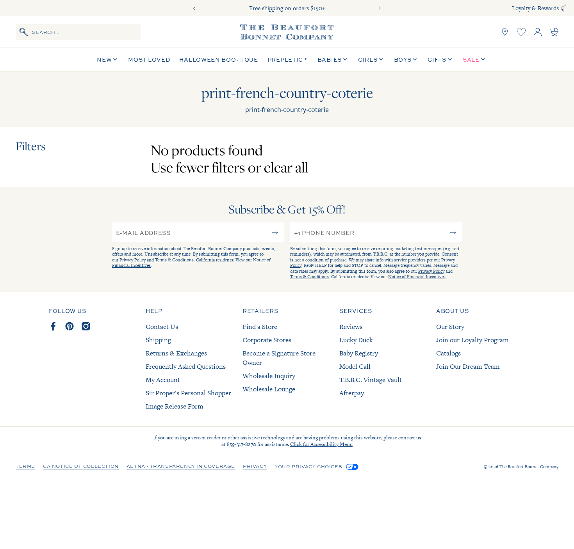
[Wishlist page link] (521, 32)
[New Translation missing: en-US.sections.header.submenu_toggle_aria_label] (115, 59)
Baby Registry (358, 353)
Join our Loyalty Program (472, 340)
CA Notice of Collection (81, 466)
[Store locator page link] (505, 32)
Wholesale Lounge (268, 389)
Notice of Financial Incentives (417, 277)
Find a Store (259, 326)
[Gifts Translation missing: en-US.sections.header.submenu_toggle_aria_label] (449, 59)
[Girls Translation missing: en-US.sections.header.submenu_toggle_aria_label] (381, 59)
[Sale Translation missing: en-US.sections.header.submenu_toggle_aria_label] (483, 59)
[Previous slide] (194, 8)
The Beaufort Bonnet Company (528, 467)
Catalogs (448, 353)
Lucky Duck (356, 340)
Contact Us (162, 326)
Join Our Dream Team (468, 366)
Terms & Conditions (174, 260)
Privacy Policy (132, 260)
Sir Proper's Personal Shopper (188, 393)
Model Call (355, 366)
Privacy (255, 466)
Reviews (350, 326)
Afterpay (351, 393)
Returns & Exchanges (176, 353)
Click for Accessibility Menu (321, 444)
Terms (25, 466)
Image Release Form (174, 406)
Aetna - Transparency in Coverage (181, 466)
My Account (163, 379)
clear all (286, 167)
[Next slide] (379, 8)
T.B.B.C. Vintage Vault (370, 379)
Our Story (450, 326)
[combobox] (78, 32)
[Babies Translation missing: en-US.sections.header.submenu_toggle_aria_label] (345, 59)
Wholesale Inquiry (268, 375)
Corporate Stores (266, 340)
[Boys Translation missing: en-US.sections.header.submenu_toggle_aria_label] (414, 59)
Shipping (158, 340)
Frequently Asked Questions (186, 366)
